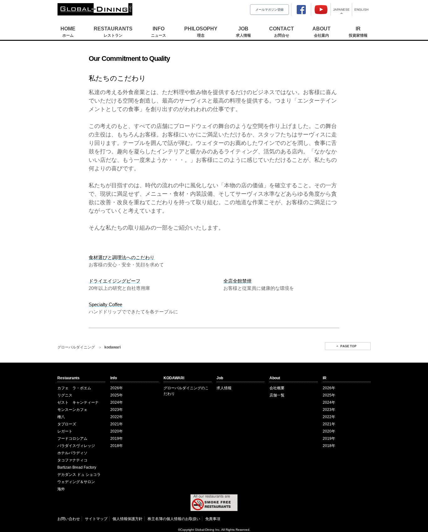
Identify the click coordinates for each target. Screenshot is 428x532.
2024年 (116, 402)
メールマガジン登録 (269, 9)
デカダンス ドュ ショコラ (79, 474)
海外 (61, 489)
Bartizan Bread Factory (76, 467)
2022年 (116, 417)
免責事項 (212, 519)
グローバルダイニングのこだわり (186, 391)
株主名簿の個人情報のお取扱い (174, 519)
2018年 (116, 446)
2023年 (116, 409)
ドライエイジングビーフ (114, 281)
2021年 (116, 424)
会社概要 (276, 388)
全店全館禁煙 (237, 281)
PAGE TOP (348, 346)
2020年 (116, 431)
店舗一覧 (276, 395)
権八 (61, 417)
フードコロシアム (72, 438)
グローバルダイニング (76, 347)
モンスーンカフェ (72, 409)
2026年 (116, 388)
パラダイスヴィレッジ (76, 446)
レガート (64, 431)
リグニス (64, 395)
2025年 (116, 395)
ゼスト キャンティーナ (78, 402)
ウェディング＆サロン (76, 482)
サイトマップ (96, 519)
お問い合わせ (68, 519)
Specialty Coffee (105, 304)
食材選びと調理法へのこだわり (121, 257)
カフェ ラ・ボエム (74, 388)
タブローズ (66, 424)
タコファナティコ (72, 460)
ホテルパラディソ (72, 453)
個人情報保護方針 (127, 519)
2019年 (116, 438)
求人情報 (224, 388)
